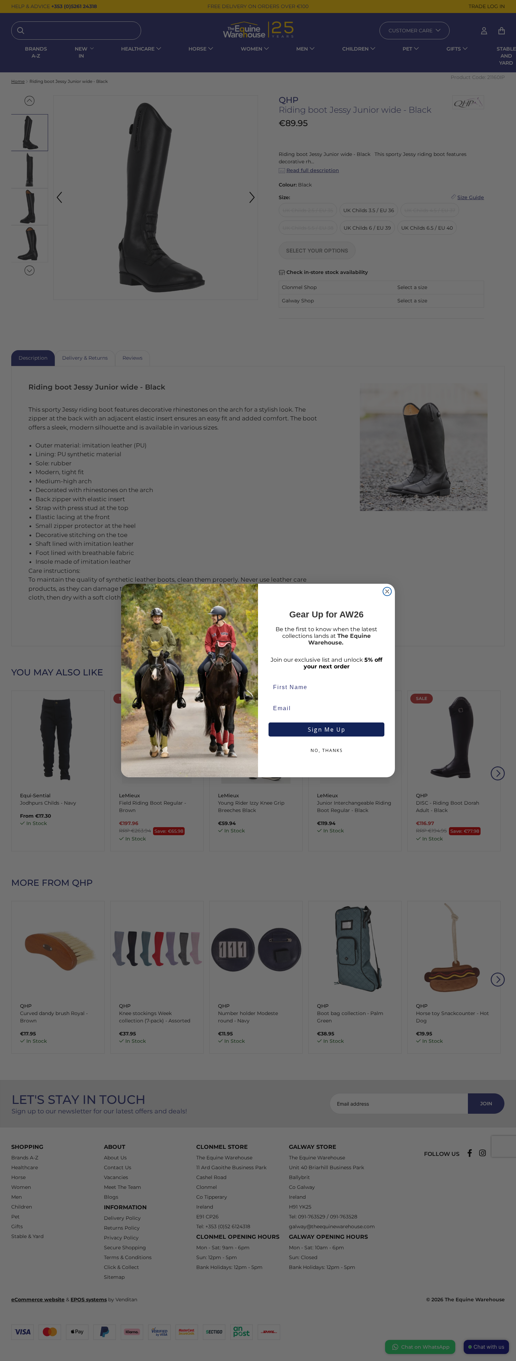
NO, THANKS (327, 750)
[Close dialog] (387, 591)
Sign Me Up (326, 729)
